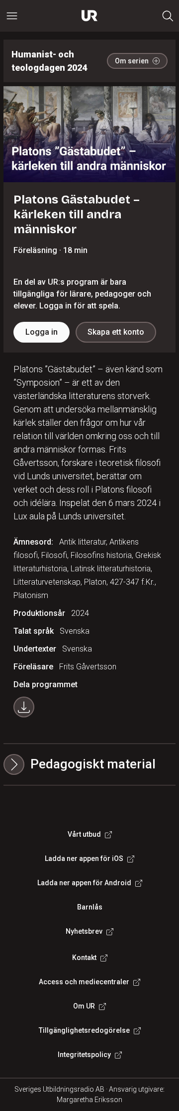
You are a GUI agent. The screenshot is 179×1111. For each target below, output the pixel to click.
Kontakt (84, 957)
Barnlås (89, 907)
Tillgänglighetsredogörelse (84, 1030)
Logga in (41, 332)
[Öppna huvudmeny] (12, 16)
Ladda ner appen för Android (84, 883)
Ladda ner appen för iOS (84, 858)
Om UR (84, 1006)
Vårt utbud (84, 834)
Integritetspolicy (84, 1055)
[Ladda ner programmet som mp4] (23, 707)
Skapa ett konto (116, 332)
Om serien (132, 61)
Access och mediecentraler (84, 982)
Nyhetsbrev (84, 931)
